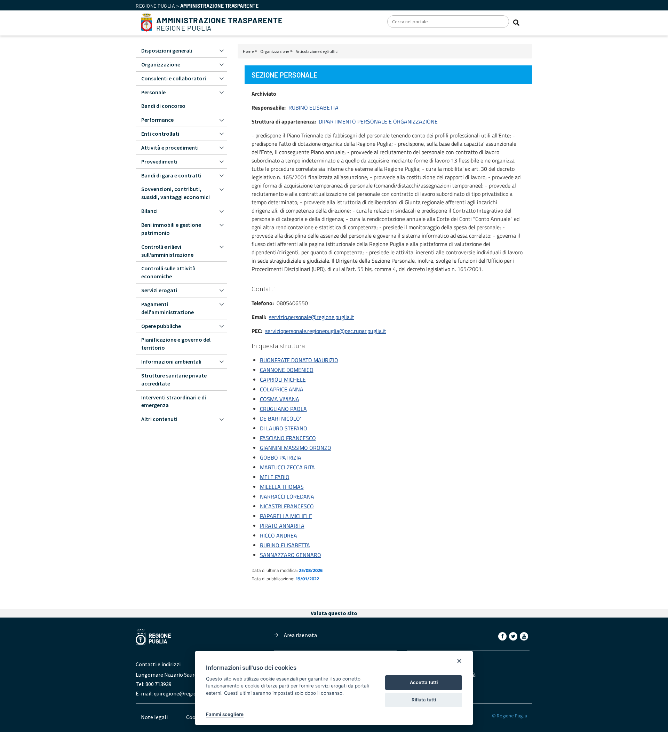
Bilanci (149, 210)
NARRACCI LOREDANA (287, 496)
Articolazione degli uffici (317, 51)
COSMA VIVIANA (279, 399)
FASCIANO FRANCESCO (288, 438)
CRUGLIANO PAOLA (283, 409)
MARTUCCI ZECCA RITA (287, 467)
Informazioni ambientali (171, 361)
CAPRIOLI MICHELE (283, 379)
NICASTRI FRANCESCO (287, 506)
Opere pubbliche (161, 326)
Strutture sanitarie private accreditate (174, 379)
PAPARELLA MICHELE (286, 516)
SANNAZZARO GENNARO (290, 555)
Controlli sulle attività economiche (168, 272)
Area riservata (300, 634)
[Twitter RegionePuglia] (514, 636)
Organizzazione (274, 51)
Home (248, 51)
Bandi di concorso (163, 105)
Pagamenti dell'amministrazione (167, 308)
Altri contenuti (159, 418)
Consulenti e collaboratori (173, 78)
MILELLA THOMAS (282, 487)
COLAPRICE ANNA (281, 389)
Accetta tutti (424, 682)
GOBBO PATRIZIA (280, 457)
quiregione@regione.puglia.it (188, 693)
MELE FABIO (274, 477)
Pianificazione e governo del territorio (175, 343)
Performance (157, 119)
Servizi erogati (159, 290)
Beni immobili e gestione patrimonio (171, 228)
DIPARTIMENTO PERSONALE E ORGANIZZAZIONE (378, 121)
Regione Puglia (219, 24)
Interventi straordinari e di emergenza (173, 401)
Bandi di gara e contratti (171, 175)
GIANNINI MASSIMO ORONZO (295, 448)
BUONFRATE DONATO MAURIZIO (299, 360)
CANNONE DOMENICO (286, 370)
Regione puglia (155, 6)
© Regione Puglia (509, 716)
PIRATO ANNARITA (282, 526)
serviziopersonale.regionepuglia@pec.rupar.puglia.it (325, 331)
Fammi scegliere (225, 714)
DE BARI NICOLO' (280, 418)
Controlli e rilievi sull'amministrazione (167, 250)
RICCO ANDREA (278, 535)
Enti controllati (160, 133)
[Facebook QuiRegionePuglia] (503, 636)
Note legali (154, 717)
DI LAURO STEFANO (283, 428)
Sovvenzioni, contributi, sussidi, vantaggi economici (175, 192)
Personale (153, 92)
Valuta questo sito (334, 613)
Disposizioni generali (166, 50)
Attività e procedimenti (170, 147)
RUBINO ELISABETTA (313, 107)
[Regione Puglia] (146, 22)
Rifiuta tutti (424, 699)
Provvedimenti (159, 161)
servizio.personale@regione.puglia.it (311, 317)
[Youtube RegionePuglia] (525, 636)
